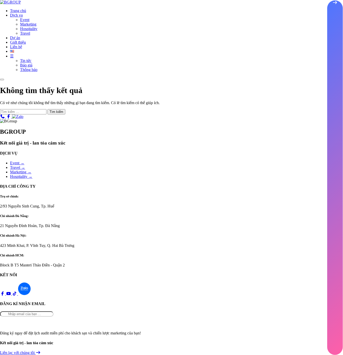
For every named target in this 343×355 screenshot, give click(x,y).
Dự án (15, 38)
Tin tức (25, 60)
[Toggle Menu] (2, 79)
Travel (25, 33)
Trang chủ (18, 11)
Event (24, 20)
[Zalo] (17, 116)
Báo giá (26, 65)
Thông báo (28, 69)
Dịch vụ (16, 15)
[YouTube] (9, 294)
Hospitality (28, 29)
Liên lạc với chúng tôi (18, 352)
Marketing (28, 24)
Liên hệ (16, 47)
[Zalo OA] (24, 294)
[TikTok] (15, 294)
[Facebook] (9, 116)
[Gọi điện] (3, 116)
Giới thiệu (18, 42)
